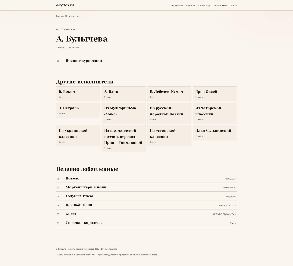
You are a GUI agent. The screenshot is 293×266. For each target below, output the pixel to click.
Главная (60, 16)
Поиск (233, 5)
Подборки (190, 5)
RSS (102, 248)
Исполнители (221, 5)
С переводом (204, 5)
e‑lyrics (65, 5)
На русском (177, 5)
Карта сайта (111, 248)
